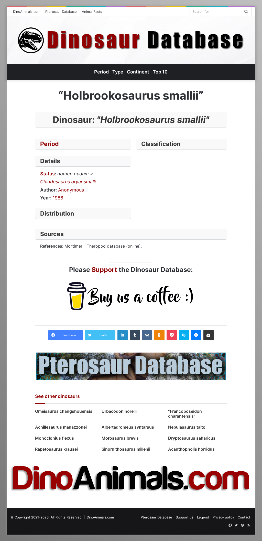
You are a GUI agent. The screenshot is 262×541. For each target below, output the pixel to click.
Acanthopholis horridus (191, 449)
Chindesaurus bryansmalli (68, 181)
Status (47, 173)
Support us (184, 517)
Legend (203, 517)
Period (49, 143)
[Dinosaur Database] (131, 40)
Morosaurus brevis (120, 438)
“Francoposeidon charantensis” (185, 414)
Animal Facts (92, 11)
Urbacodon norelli (119, 411)
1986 (58, 197)
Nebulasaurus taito (186, 427)
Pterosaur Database (61, 11)
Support (104, 269)
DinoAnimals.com (26, 11)
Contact (244, 517)
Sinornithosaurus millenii (126, 449)
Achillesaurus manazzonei (61, 427)
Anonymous (71, 190)
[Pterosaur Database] (131, 366)
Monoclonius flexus (54, 438)
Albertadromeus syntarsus (128, 427)
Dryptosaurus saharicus (191, 438)
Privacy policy (223, 517)
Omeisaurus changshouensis (63, 411)
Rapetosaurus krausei (56, 449)
